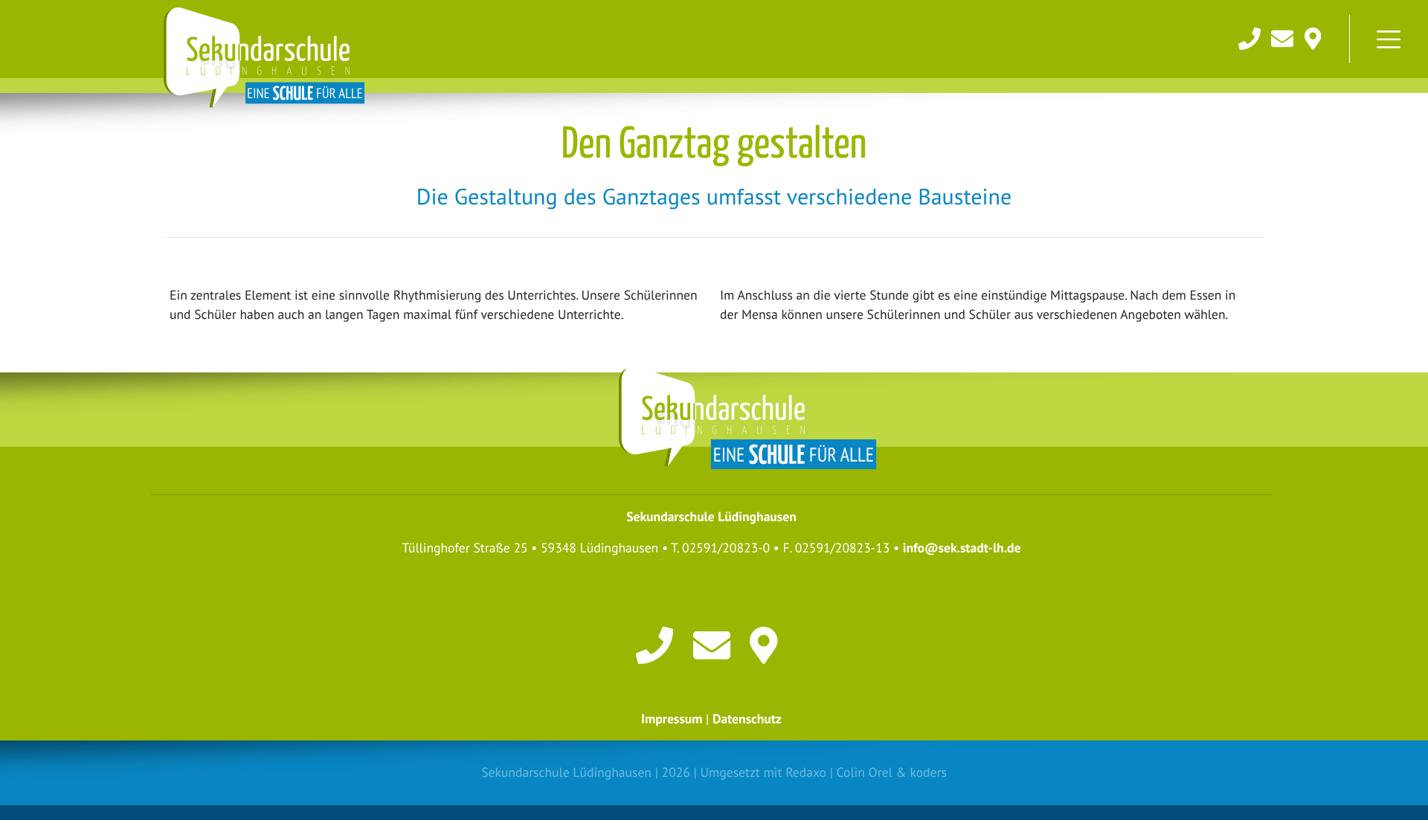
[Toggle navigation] (1388, 39)
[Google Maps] (1313, 36)
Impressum (671, 718)
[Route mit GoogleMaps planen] (768, 644)
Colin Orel (864, 772)
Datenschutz (747, 718)
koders (928, 772)
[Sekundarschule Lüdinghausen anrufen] (1251, 36)
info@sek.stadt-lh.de (962, 547)
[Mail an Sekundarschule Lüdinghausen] (1283, 36)
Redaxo (805, 772)
